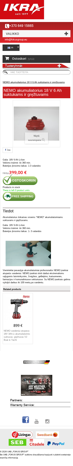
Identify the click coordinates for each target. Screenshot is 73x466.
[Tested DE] (36, 361)
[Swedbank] (47, 434)
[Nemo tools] (36, 385)
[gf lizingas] (22, 434)
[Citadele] (37, 442)
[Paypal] (55, 443)
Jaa (8, 150)
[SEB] (17, 442)
